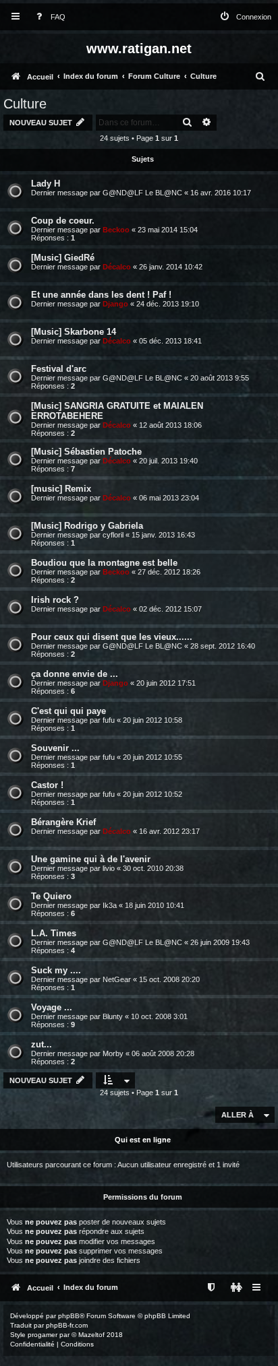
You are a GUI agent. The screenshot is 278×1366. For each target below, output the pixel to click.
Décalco (117, 267)
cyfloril (113, 535)
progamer (42, 1334)
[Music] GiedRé (62, 258)
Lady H (45, 183)
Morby (113, 1053)
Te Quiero (51, 896)
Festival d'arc (58, 369)
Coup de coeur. (62, 221)
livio (109, 868)
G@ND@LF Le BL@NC (142, 193)
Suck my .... (56, 970)
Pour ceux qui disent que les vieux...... (111, 637)
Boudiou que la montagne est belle (104, 563)
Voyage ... (51, 1007)
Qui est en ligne (143, 1140)
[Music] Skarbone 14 (73, 332)
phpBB (69, 1316)
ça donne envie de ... (74, 674)
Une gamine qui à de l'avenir (90, 859)
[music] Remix (61, 489)
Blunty (113, 1016)
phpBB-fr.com (67, 1325)
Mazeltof (91, 1334)
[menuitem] (47, 17)
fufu (109, 720)
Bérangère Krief (63, 822)
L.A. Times (53, 933)
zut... (41, 1044)
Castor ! (47, 785)
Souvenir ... (55, 748)
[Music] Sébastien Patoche (86, 452)
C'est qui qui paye (68, 711)
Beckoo (116, 230)
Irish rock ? (55, 600)
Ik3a (110, 905)
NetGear (117, 979)
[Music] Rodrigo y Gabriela (87, 526)
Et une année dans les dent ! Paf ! (101, 295)
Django (115, 304)
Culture (25, 103)
